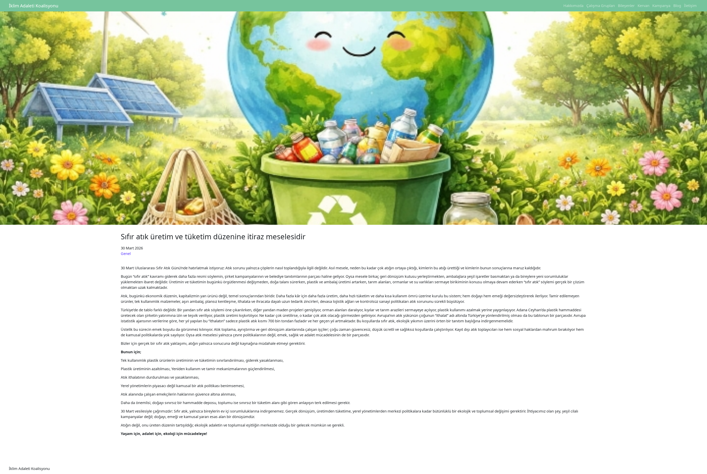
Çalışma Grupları (600, 5)
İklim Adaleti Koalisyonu (33, 6)
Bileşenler (626, 5)
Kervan (643, 5)
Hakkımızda (573, 5)
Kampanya (661, 5)
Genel (126, 253)
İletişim (690, 5)
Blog (677, 5)
